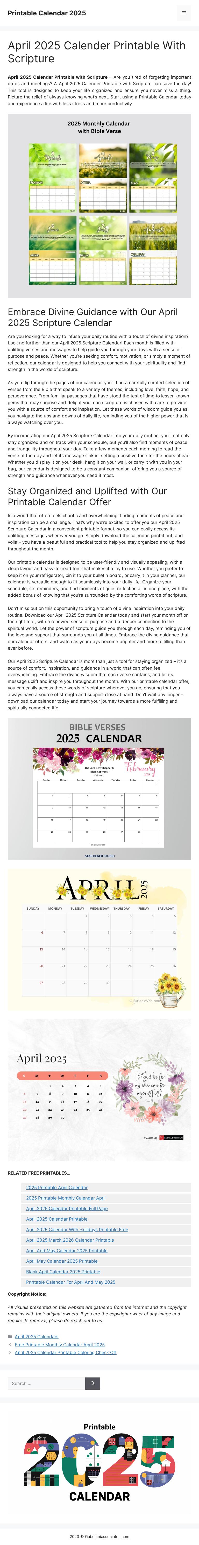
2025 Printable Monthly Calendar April (65, 1198)
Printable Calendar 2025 (47, 13)
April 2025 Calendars (37, 1336)
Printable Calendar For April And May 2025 (70, 1282)
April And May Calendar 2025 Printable (67, 1250)
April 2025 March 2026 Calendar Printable (70, 1240)
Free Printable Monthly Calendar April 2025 (60, 1344)
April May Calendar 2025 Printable (62, 1261)
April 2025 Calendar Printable (57, 1219)
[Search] (92, 1383)
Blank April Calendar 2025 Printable (63, 1271)
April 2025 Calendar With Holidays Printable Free (77, 1229)
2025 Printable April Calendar (57, 1187)
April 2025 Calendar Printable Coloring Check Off (66, 1352)
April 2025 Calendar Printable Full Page (67, 1208)
